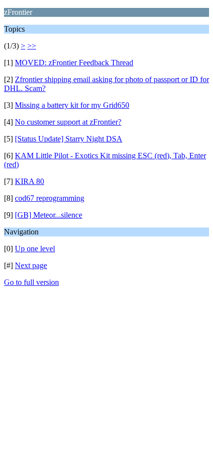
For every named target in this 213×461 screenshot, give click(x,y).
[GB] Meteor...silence (48, 215)
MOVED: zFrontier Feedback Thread (74, 62)
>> (31, 46)
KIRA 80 (29, 181)
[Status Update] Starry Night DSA (68, 139)
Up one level (35, 248)
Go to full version (31, 282)
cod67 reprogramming (49, 198)
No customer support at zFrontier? (68, 122)
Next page (31, 265)
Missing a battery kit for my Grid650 (72, 105)
